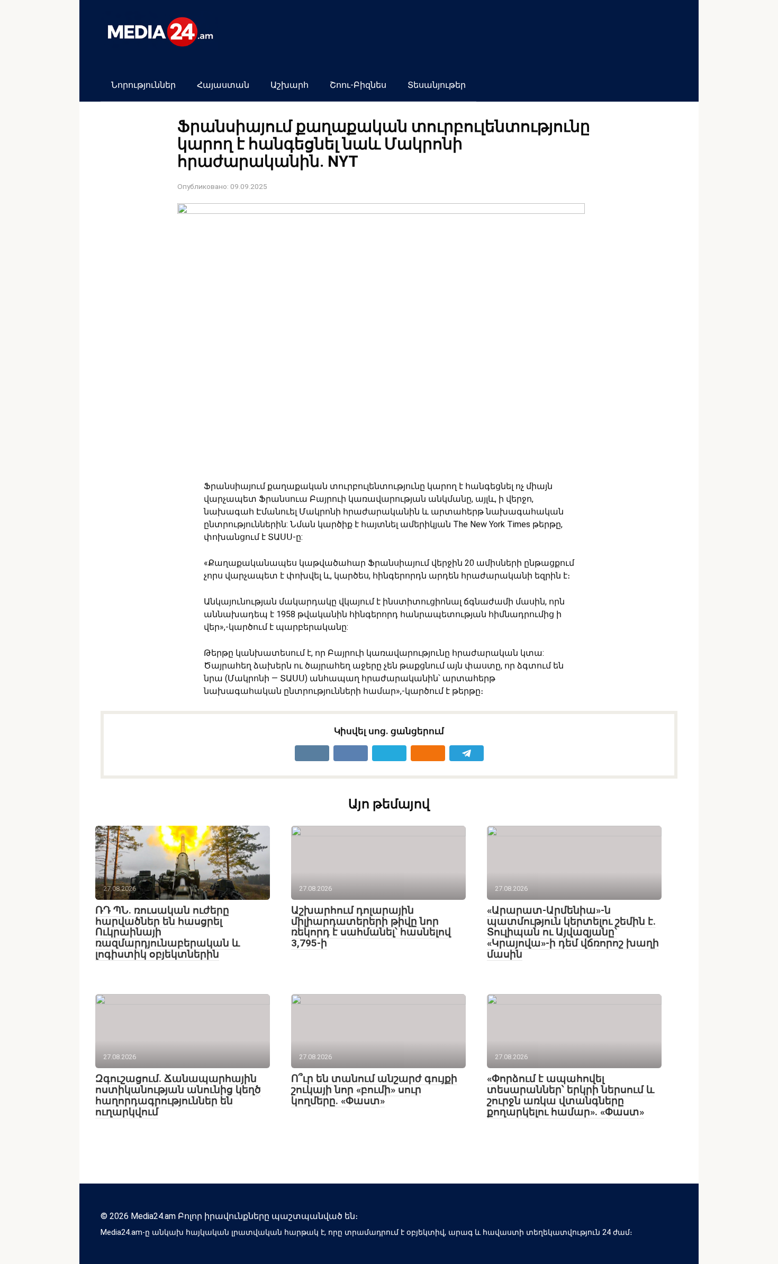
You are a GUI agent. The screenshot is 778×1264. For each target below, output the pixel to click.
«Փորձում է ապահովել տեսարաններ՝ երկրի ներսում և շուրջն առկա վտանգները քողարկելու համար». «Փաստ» (570, 1095)
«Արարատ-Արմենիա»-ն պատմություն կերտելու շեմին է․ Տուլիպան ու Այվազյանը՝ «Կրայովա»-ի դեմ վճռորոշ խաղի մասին (573, 932)
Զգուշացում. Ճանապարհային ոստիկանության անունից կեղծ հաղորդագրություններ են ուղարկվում (178, 1095)
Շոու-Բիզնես (358, 85)
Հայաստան (223, 85)
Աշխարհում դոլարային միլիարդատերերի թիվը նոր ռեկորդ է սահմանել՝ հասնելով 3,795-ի (371, 927)
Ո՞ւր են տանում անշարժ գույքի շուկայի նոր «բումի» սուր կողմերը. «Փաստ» (374, 1089)
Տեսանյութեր (437, 85)
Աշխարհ (289, 85)
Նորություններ (143, 85)
